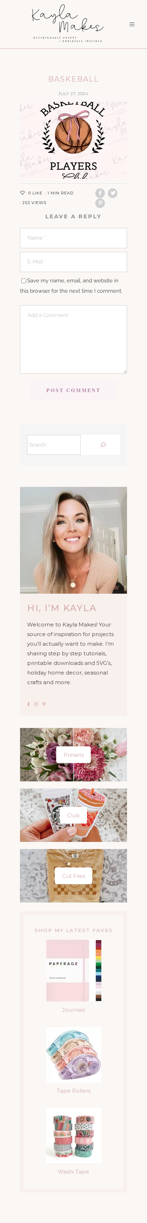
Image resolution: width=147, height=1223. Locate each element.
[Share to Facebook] (100, 193)
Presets (74, 754)
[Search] (102, 445)
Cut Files (73, 876)
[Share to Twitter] (112, 193)
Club (73, 815)
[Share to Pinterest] (100, 203)
